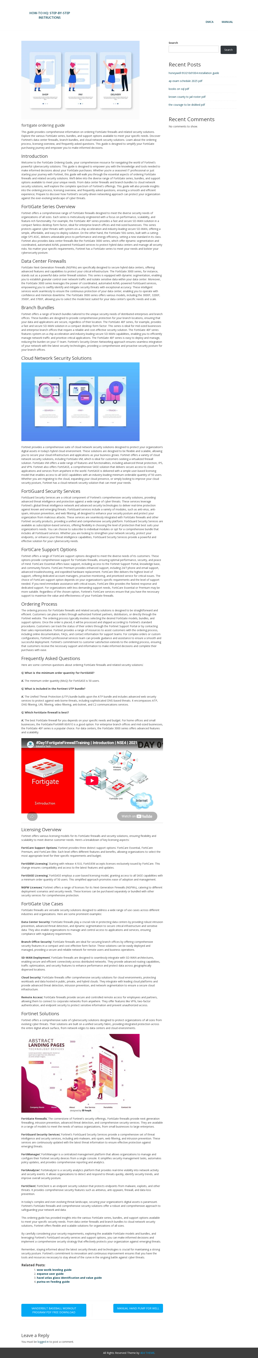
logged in (43, 1341)
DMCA (209, 22)
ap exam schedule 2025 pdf (185, 81)
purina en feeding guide (53, 1281)
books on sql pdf (179, 89)
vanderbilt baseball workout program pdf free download (54, 1310)
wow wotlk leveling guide (54, 1270)
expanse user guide (50, 1274)
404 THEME (147, 1353)
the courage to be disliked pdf (187, 104)
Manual (227, 22)
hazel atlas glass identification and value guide (69, 1277)
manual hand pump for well (138, 1308)
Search (173, 43)
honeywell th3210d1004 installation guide (194, 73)
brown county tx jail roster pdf (187, 97)
